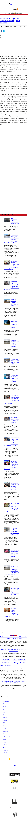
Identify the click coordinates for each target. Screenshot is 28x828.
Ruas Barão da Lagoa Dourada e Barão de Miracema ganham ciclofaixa (11, 21)
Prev (4, 13)
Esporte (4, 733)
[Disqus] (13, 150)
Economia (5, 731)
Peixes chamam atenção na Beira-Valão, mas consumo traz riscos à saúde (15, 486)
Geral (4, 725)
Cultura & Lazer (6, 736)
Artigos (4, 728)
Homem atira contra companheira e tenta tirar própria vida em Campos (13, 650)
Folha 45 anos (6, 744)
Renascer (5, 714)
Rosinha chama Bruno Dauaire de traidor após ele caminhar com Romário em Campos (5, 662)
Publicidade (5, 706)
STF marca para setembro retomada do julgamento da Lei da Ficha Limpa (15, 531)
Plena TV (5, 742)
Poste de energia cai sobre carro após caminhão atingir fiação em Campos (15, 553)
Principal (5, 720)
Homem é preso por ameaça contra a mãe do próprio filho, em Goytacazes (15, 378)
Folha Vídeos (6, 750)
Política (4, 722)
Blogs (4, 739)
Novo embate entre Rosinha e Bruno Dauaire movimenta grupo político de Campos (13, 682)
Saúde (4, 747)
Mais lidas (13, 635)
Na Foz (4, 709)
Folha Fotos (5, 752)
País (4, 712)
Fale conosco (6, 701)
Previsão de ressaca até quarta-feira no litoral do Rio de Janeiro (15, 302)
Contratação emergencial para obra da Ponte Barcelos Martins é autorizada (15, 343)
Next (23, 13)
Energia (5, 717)
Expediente (5, 703)
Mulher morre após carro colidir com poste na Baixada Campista (15, 324)
